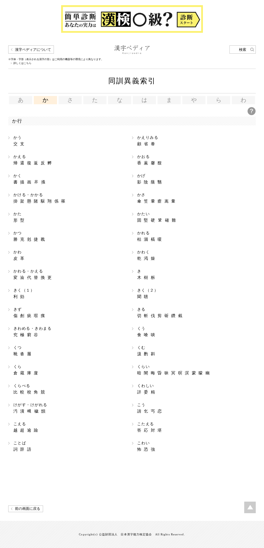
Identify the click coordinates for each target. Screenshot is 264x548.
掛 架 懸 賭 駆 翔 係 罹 (39, 198)
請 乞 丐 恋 (150, 408)
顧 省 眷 (147, 140)
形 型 (19, 217)
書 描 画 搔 (29, 179)
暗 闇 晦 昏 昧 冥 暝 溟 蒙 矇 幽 (173, 370)
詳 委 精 (146, 389)
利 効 (24, 293)
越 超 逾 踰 (26, 427)
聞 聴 (147, 293)
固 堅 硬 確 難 (157, 217)
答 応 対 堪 (150, 427)
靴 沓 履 (22, 350)
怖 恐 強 (146, 446)
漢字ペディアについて (33, 50)
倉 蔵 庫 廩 (26, 370)
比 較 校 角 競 (29, 389)
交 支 (19, 140)
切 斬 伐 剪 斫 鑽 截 (160, 312)
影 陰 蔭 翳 (150, 179)
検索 (242, 50)
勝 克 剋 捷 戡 (29, 236)
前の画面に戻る (27, 509)
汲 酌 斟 (146, 350)
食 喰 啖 (146, 331)
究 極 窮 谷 (32, 331)
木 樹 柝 (146, 274)
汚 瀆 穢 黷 (30, 408)
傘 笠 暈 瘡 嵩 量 (156, 198)
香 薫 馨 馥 (150, 160)
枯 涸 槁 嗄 (150, 236)
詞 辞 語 (22, 446)
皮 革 (19, 255)
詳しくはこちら (22, 63)
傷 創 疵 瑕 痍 (29, 312)
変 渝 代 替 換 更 (33, 274)
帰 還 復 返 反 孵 (33, 160)
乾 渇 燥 (146, 255)
